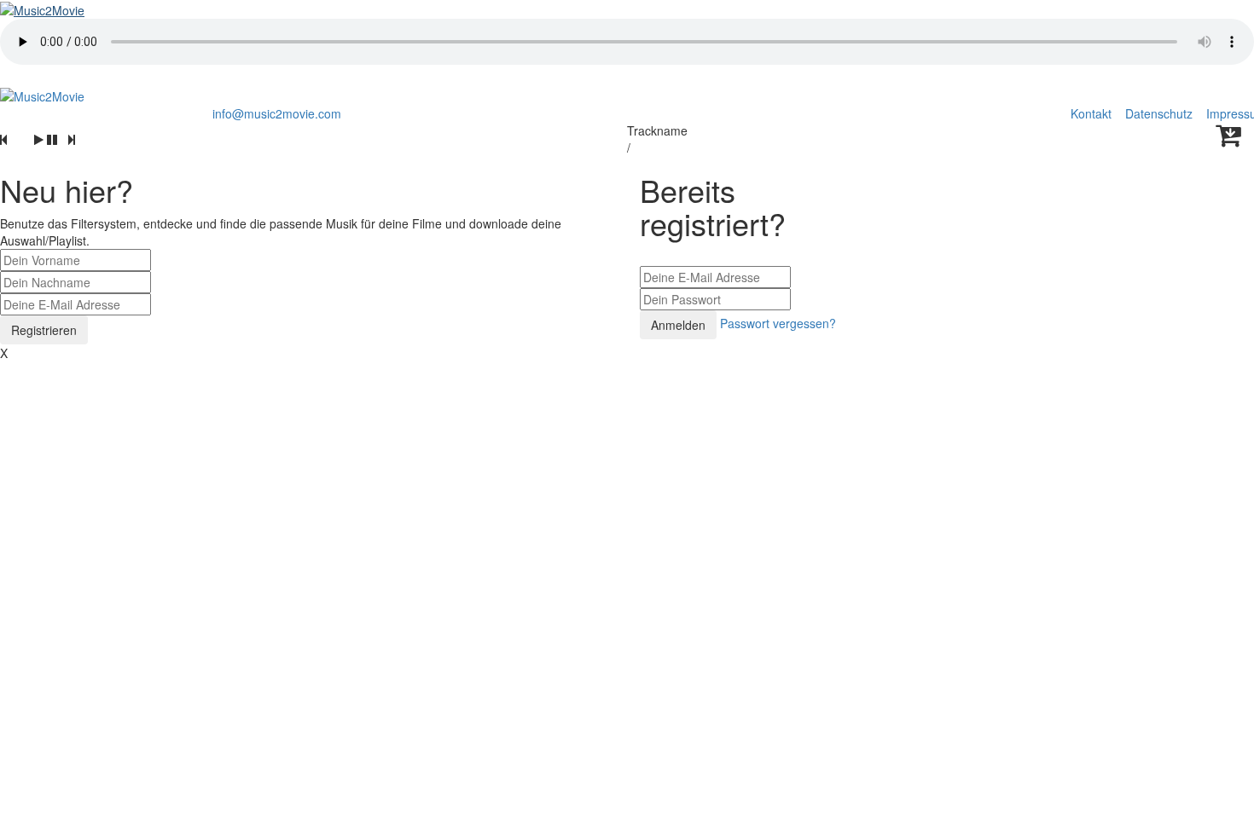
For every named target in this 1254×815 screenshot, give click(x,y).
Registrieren (44, 329)
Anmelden (678, 324)
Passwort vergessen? (778, 323)
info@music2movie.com (276, 113)
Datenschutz (1160, 113)
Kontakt (1091, 113)
